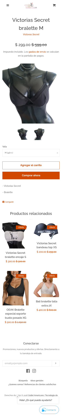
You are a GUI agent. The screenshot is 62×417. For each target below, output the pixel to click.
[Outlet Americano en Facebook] (28, 371)
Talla (4, 147)
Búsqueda (23, 381)
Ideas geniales (37, 381)
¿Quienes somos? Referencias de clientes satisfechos (32, 384)
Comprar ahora (31, 175)
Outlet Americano (36, 395)
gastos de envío (37, 51)
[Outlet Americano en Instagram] (34, 371)
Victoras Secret (31, 34)
